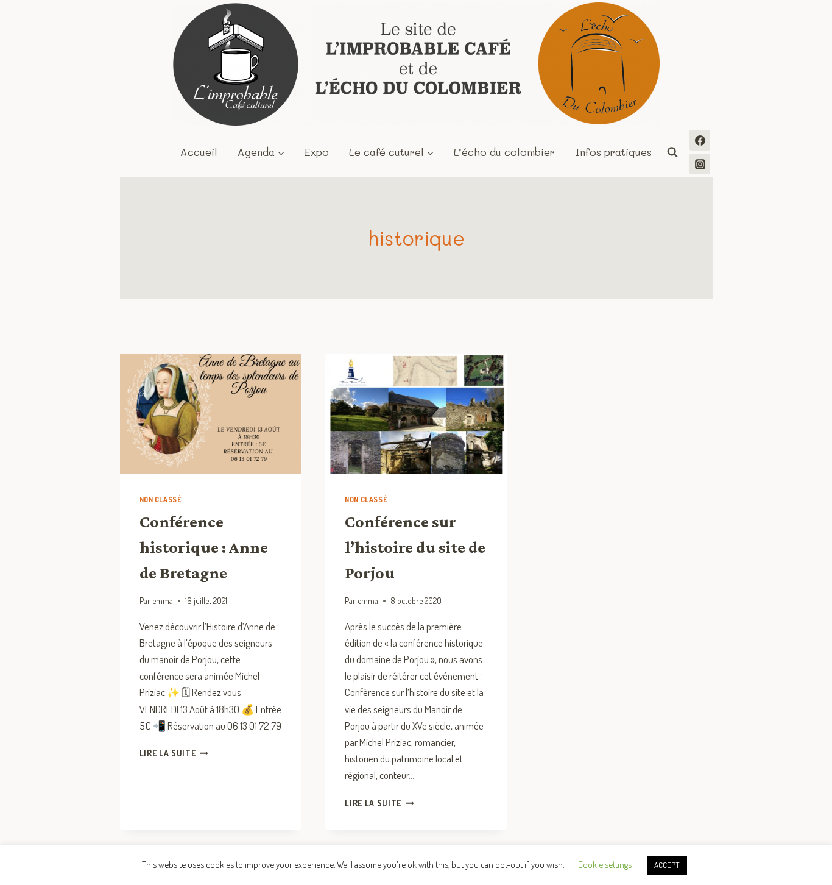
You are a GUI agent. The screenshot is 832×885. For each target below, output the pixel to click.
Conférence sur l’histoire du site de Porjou (415, 547)
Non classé (160, 499)
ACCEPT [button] (667, 865)
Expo (317, 151)
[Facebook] (699, 140)
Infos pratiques (613, 151)
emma (162, 600)
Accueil (198, 151)
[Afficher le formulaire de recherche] (672, 152)
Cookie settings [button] (605, 864)
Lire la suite (173, 753)
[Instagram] (699, 164)
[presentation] (210, 414)
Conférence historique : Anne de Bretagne (203, 547)
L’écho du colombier (504, 151)
